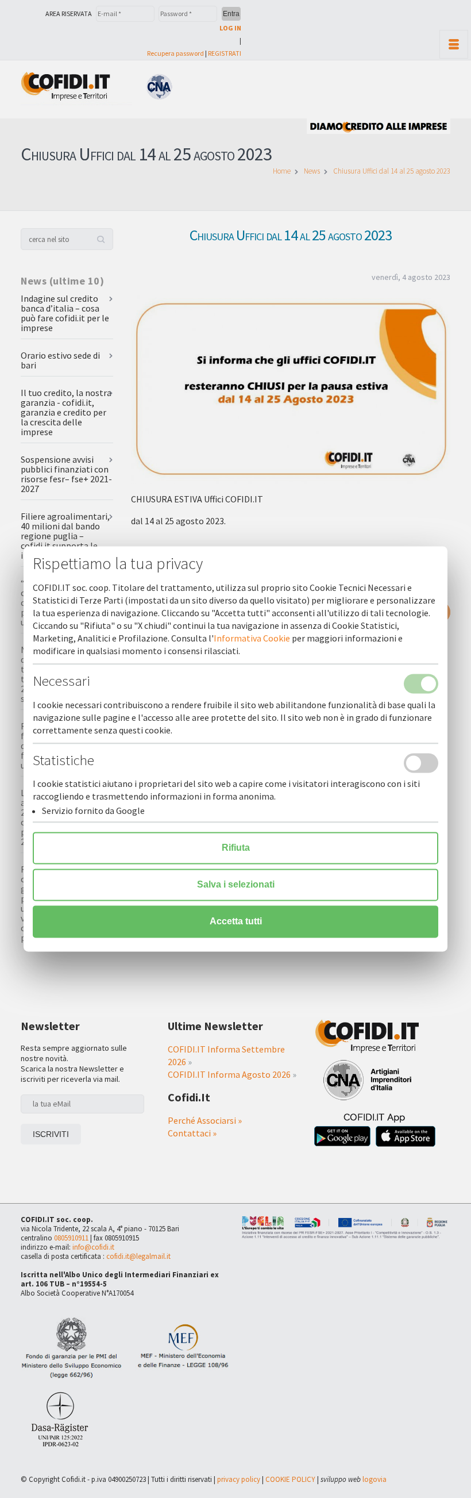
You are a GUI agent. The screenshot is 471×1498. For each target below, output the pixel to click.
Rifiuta (236, 848)
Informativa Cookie (252, 638)
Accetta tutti (236, 922)
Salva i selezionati (236, 885)
